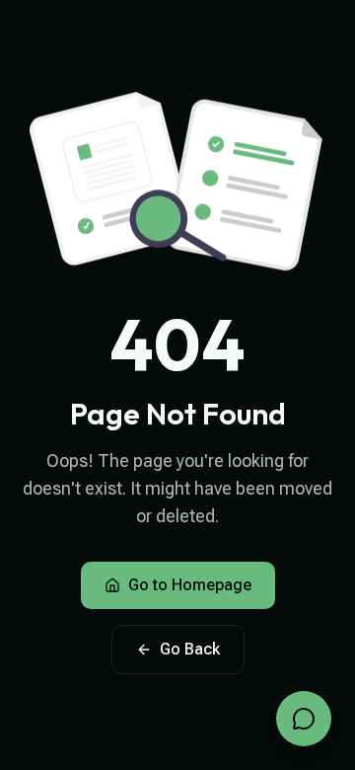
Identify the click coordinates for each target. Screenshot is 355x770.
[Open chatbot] (303, 718)
